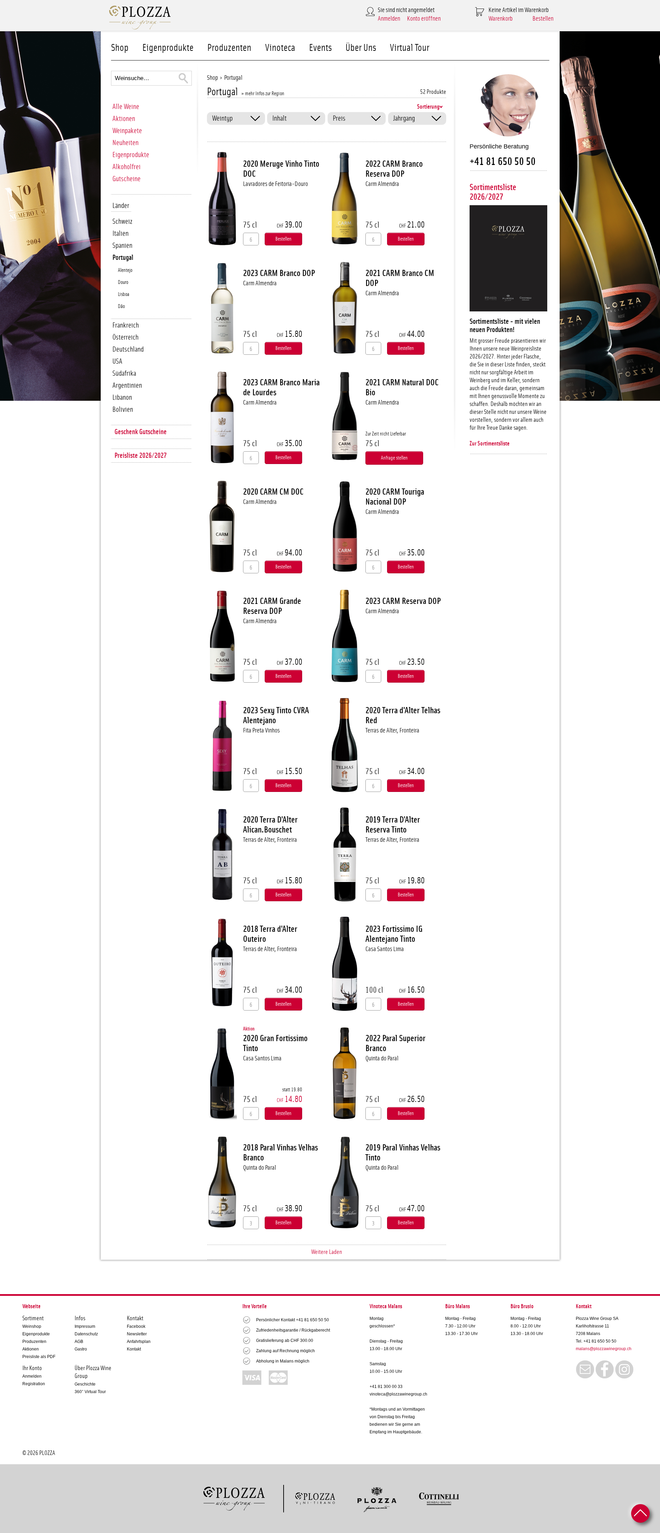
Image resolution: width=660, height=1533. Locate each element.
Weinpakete (127, 130)
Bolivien (122, 409)
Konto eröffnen (424, 18)
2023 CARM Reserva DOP (403, 601)
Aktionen (123, 118)
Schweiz (122, 221)
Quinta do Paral (381, 1058)
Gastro (81, 1349)
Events (320, 48)
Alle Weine (125, 106)
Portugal (122, 257)
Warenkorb (500, 18)
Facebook (136, 1326)
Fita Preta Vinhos (261, 730)
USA (117, 361)
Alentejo (125, 270)
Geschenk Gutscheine (140, 431)
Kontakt (134, 1349)
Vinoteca (280, 48)
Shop (120, 48)
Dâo (121, 306)
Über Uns (360, 48)
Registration (33, 1383)
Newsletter (137, 1334)
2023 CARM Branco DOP (279, 273)
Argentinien (127, 385)
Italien (120, 233)
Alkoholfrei (126, 166)
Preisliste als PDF (38, 1356)
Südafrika (124, 373)
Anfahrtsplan (139, 1341)
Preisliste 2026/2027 (140, 455)
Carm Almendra (382, 184)
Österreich (125, 337)
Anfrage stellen (394, 458)
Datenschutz (86, 1334)
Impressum (85, 1326)
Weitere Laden (326, 1252)
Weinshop (31, 1326)
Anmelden (389, 18)
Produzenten (229, 48)
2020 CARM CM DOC (273, 491)
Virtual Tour (409, 48)
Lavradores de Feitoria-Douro (275, 184)
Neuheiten (125, 142)
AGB (79, 1341)
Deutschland (128, 349)
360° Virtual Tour (90, 1391)
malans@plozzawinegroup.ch (603, 1348)
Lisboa (123, 294)
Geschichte (85, 1384)
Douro (123, 282)
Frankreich (125, 325)
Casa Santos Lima (384, 949)
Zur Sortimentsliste (489, 444)
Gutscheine (126, 179)
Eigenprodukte (168, 48)
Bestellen (542, 18)
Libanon (122, 397)
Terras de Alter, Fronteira (392, 730)
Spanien (122, 245)
